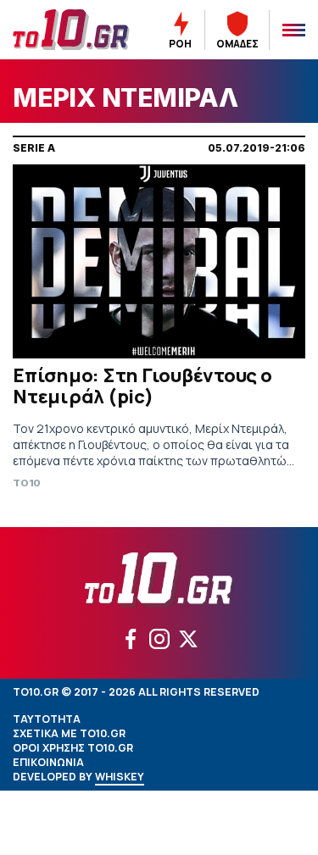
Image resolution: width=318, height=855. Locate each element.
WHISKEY (119, 776)
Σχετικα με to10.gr (69, 733)
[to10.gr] (71, 29)
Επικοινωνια (48, 762)
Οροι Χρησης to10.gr (73, 748)
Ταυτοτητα (47, 719)
